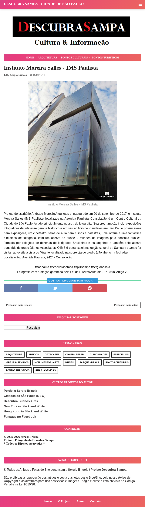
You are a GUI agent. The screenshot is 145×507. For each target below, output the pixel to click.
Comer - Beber (74, 354)
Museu (69, 362)
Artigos (34, 354)
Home (48, 501)
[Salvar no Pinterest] (89, 288)
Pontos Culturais (117, 362)
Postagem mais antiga (126, 305)
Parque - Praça (89, 362)
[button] (140, 4)
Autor (80, 501)
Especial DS (121, 354)
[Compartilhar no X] (55, 288)
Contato (95, 501)
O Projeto (64, 501)
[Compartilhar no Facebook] (21, 288)
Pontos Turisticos (17, 370)
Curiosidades (98, 354)
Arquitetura (14, 354)
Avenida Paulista (76, 218)
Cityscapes (52, 354)
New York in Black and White (24, 406)
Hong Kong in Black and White (26, 411)
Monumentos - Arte (47, 362)
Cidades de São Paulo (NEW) (24, 395)
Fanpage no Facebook (20, 416)
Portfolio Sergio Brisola (20, 390)
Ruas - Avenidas (45, 370)
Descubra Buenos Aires (21, 401)
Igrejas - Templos (17, 362)
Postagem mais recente (19, 305)
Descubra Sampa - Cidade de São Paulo (44, 4)
